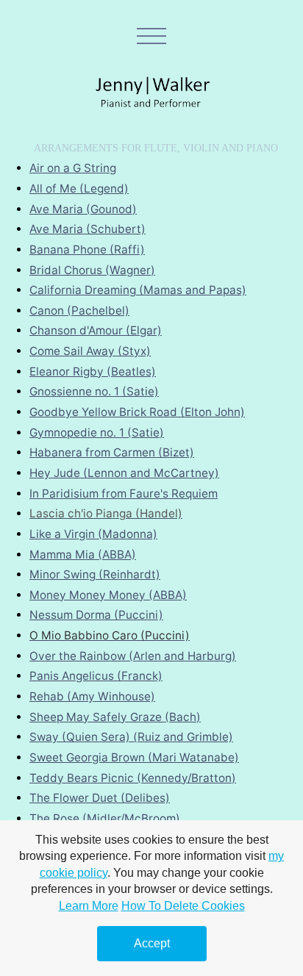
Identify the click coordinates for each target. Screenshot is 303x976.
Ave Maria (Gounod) (83, 209)
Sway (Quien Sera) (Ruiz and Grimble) (131, 737)
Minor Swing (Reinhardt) (94, 574)
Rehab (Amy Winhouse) (92, 696)
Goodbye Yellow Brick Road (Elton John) (137, 412)
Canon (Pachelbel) (79, 310)
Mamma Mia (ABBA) (82, 554)
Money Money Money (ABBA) (108, 595)
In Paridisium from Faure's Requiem (123, 493)
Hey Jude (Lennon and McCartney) (124, 473)
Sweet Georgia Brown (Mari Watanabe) (134, 757)
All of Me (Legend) (79, 188)
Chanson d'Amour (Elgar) (95, 330)
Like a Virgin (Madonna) (93, 534)
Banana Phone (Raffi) (87, 249)
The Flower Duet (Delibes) (99, 798)
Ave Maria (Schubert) (87, 229)
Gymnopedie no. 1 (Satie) (96, 432)
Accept (152, 943)
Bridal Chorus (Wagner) (92, 270)
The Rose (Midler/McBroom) (104, 818)
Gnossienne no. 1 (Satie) (94, 391)
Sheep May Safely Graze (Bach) (115, 717)
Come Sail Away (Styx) (90, 351)
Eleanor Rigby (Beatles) (92, 371)
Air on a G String (72, 168)
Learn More (88, 906)
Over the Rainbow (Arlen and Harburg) (132, 656)
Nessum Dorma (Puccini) (96, 615)
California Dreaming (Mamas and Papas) (137, 290)
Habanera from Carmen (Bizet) (111, 452)
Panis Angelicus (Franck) (96, 676)
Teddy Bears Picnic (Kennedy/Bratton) (132, 778)
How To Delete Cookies (183, 906)
